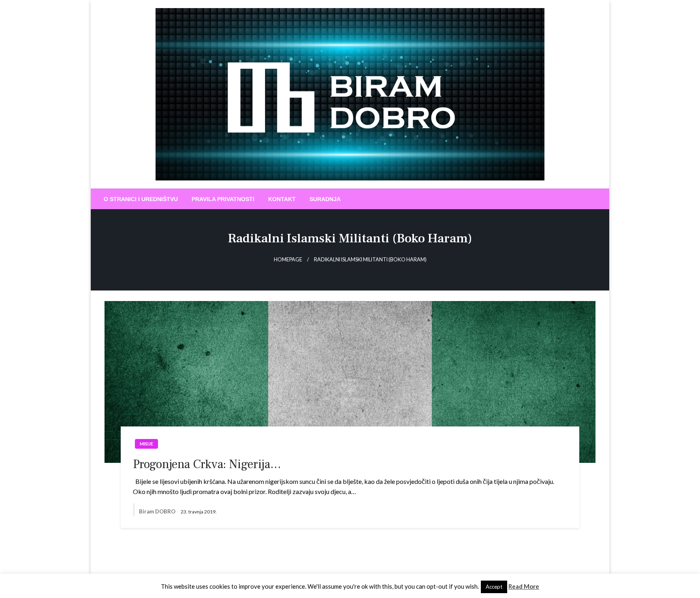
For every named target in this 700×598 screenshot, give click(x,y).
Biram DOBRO (158, 511)
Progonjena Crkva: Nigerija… (207, 464)
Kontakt (282, 199)
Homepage (288, 260)
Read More (523, 586)
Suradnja (325, 199)
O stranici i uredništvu (141, 199)
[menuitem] (141, 199)
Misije (146, 443)
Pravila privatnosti (223, 199)
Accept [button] (494, 586)
